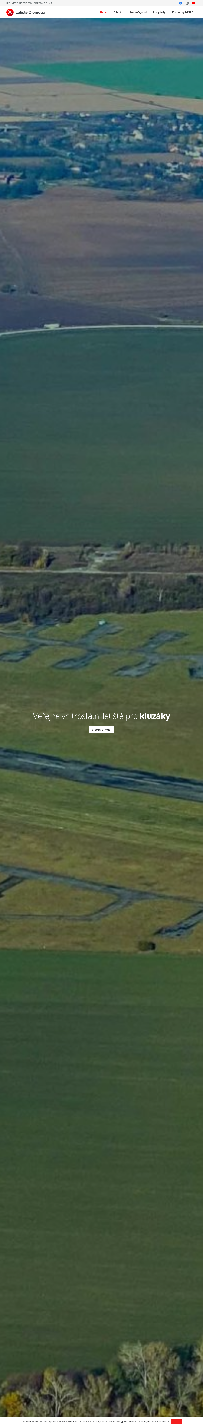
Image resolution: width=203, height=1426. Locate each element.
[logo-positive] (25, 12)
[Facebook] (181, 3)
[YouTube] (193, 3)
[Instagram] (187, 3)
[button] (125, 12)
